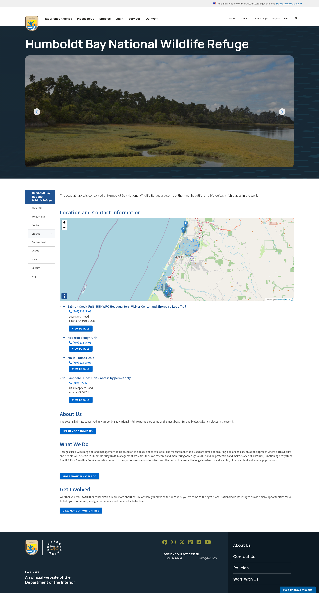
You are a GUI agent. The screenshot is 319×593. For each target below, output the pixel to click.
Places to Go (85, 19)
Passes (232, 18)
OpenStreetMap (283, 299)
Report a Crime (280, 18)
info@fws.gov (208, 558)
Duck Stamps (261, 18)
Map (34, 276)
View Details (81, 328)
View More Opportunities (81, 510)
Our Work (152, 19)
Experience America (58, 19)
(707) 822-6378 (82, 383)
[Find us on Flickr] (200, 542)
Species (105, 19)
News (35, 259)
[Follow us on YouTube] (209, 542)
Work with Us (246, 579)
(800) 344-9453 (173, 558)
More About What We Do (79, 476)
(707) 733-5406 (82, 311)
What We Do (39, 216)
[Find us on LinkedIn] (191, 542)
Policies (241, 567)
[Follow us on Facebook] (166, 542)
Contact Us (38, 225)
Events (36, 250)
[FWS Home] (32, 24)
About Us (37, 208)
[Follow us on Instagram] (174, 542)
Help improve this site (297, 590)
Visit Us (36, 233)
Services (134, 19)
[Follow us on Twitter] (183, 542)
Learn (119, 19)
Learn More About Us (78, 431)
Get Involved (39, 242)
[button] (170, 290)
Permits (245, 18)
